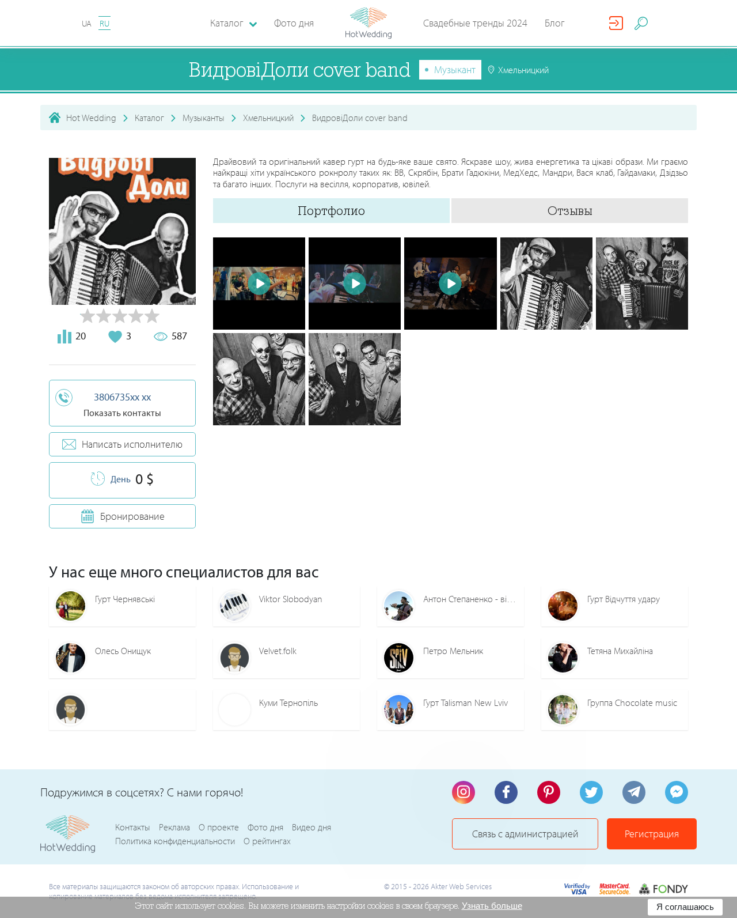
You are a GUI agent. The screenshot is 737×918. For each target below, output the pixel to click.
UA (87, 23)
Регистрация (652, 833)
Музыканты (204, 117)
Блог (555, 22)
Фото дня (294, 22)
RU (104, 23)
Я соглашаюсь (685, 907)
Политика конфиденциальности (175, 841)
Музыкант (455, 69)
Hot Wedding (91, 117)
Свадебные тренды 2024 (475, 22)
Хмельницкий (268, 117)
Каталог (149, 117)
